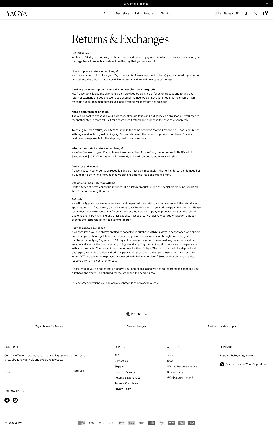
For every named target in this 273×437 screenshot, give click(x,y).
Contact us (121, 360)
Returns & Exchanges (127, 377)
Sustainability (175, 372)
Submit (79, 370)
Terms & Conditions (126, 383)
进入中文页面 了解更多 (180, 377)
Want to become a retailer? (183, 366)
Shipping (120, 366)
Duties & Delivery (125, 372)
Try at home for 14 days (49, 326)
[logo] (16, 13)
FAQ (117, 355)
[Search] (246, 13)
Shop (170, 360)
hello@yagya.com (242, 355)
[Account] (255, 13)
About (170, 355)
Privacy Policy (123, 388)
